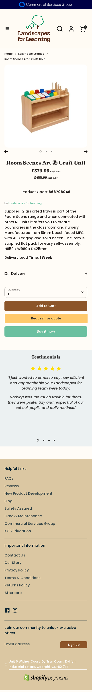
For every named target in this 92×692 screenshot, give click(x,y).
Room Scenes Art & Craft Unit (24, 59)
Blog (8, 501)
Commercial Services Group (29, 523)
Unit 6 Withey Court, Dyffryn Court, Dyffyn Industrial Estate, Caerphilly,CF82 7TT (42, 664)
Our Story (12, 562)
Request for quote (46, 318)
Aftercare (13, 592)
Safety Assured (18, 508)
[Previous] (6, 151)
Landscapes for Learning (25, 203)
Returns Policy (17, 585)
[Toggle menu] (7, 29)
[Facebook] (7, 610)
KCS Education (17, 531)
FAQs (9, 478)
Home (8, 54)
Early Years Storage (31, 54)
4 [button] (54, 440)
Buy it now (46, 331)
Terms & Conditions (22, 577)
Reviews (11, 486)
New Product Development (28, 493)
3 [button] (51, 151)
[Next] (86, 151)
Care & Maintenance (23, 516)
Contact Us (14, 555)
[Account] (71, 26)
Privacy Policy (16, 570)
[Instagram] (15, 610)
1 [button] (40, 151)
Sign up (74, 644)
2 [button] (46, 151)
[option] (45, 106)
